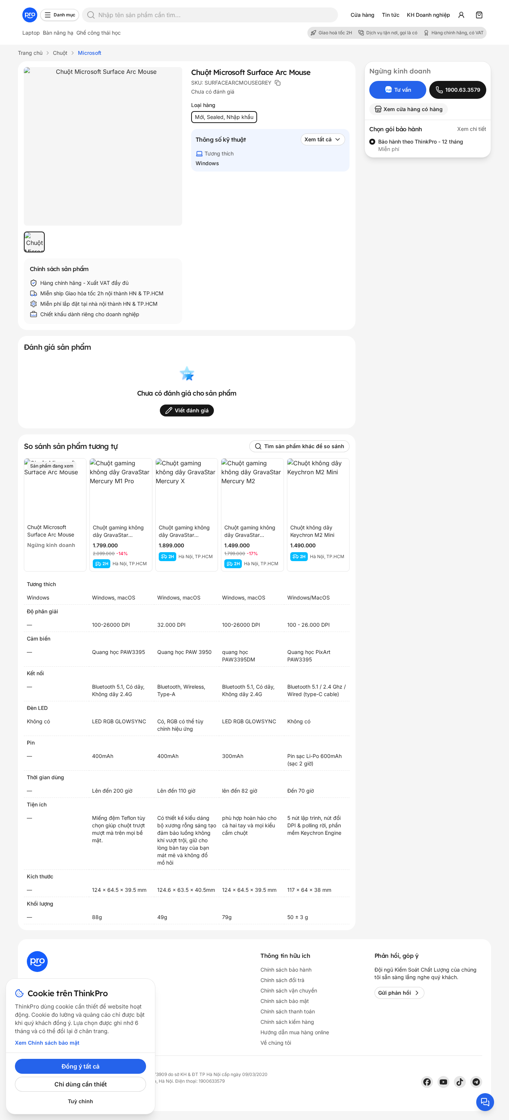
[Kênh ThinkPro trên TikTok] (460, 1082)
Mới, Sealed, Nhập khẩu (224, 117)
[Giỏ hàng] (479, 14)
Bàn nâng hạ (58, 32)
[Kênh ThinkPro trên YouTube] (443, 1082)
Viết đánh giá (192, 410)
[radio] (372, 142)
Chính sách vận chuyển (288, 990)
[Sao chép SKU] (278, 83)
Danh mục (64, 15)
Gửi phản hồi (394, 993)
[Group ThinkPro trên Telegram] (476, 1082)
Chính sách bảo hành (286, 969)
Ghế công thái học (98, 32)
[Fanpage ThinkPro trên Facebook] (427, 1082)
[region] (103, 242)
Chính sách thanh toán (287, 1011)
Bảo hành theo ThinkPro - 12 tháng (420, 141)
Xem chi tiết (471, 129)
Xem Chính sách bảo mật (47, 1042)
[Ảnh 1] (34, 242)
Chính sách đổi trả (282, 980)
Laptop (31, 32)
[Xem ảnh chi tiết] (103, 146)
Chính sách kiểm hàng (287, 1022)
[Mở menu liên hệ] (485, 1102)
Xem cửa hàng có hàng (413, 109)
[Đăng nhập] (461, 14)
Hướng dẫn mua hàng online (294, 1032)
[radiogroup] (427, 145)
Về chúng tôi (275, 1042)
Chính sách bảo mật (284, 1001)
